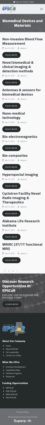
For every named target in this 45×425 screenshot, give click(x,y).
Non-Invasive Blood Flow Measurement (22, 41)
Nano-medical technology (13, 115)
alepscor (23, 48)
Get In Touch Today (25, 2)
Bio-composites (15, 155)
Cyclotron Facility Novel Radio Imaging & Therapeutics (21, 197)
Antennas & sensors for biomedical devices (21, 92)
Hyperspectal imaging (20, 174)
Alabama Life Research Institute (21, 223)
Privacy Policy (22, 412)
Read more (11, 55)
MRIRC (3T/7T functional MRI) (22, 246)
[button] (41, 9)
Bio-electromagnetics (19, 136)
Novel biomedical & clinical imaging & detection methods (18, 66)
